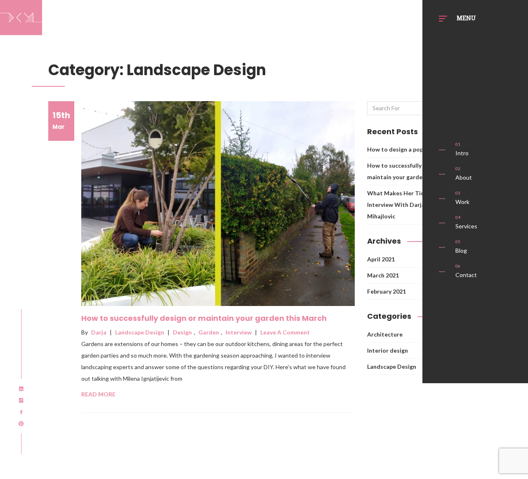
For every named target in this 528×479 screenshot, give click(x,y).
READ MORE (98, 394)
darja (98, 332)
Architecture (385, 334)
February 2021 (386, 291)
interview (239, 332)
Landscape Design (139, 332)
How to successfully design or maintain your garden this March (204, 318)
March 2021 (383, 275)
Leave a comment (285, 332)
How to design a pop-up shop (407, 149)
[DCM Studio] (21, 16)
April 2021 (381, 259)
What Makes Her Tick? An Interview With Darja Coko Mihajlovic (404, 205)
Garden (208, 332)
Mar (61, 120)
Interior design (387, 350)
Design (182, 332)
